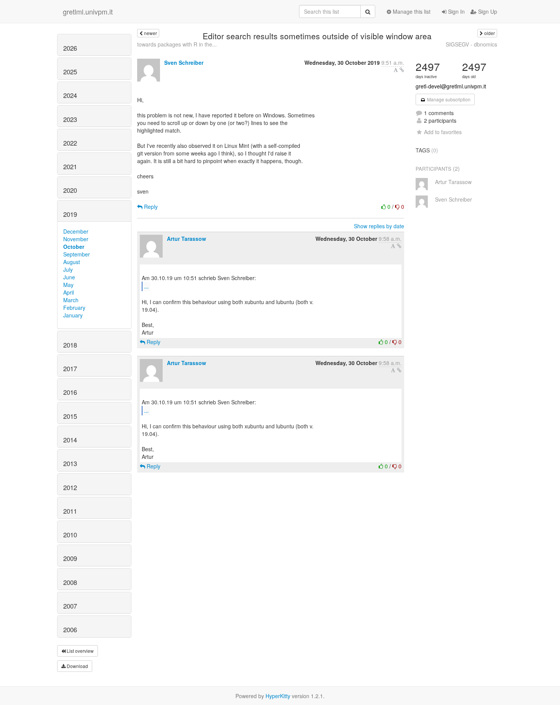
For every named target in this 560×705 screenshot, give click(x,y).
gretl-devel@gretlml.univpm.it (451, 86)
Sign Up (487, 11)
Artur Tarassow (186, 238)
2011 (70, 511)
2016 (70, 392)
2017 (70, 368)
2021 (70, 166)
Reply (150, 206)
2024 (70, 95)
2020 (70, 190)
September (76, 254)
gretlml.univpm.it (88, 11)
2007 (70, 605)
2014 (70, 439)
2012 (70, 487)
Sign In (455, 11)
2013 (70, 463)
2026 (70, 48)
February (74, 307)
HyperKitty (278, 696)
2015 (70, 416)
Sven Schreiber (183, 62)
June (69, 277)
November (75, 239)
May (68, 284)
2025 (70, 71)
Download (77, 666)
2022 (70, 142)
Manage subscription (448, 99)
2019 (70, 214)
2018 (70, 344)
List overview (80, 650)
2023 (70, 119)
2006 (70, 629)
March (70, 300)
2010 (70, 534)
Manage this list (410, 11)
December (75, 231)
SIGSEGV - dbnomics (471, 44)
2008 (70, 582)
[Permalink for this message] (402, 69)
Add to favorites (443, 132)
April (68, 292)
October (73, 246)
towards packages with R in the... (177, 44)
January (73, 315)
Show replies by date (379, 226)
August (71, 262)
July (68, 269)
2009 (70, 558)
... (146, 286)
